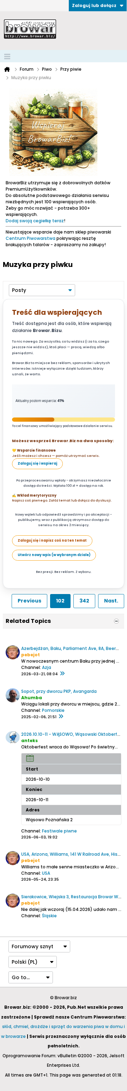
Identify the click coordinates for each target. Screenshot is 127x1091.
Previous (29, 600)
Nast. (111, 600)
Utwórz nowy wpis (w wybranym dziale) (54, 555)
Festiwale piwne (59, 831)
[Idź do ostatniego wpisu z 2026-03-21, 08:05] (62, 674)
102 (60, 600)
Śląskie (49, 916)
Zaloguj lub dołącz (94, 5)
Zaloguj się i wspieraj (37, 463)
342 (84, 600)
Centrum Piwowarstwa (30, 238)
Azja (46, 667)
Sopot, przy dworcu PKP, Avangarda (59, 691)
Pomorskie (53, 710)
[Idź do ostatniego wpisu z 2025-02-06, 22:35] (61, 717)
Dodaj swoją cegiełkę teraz (35, 221)
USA (46, 873)
